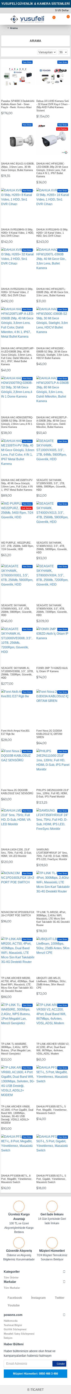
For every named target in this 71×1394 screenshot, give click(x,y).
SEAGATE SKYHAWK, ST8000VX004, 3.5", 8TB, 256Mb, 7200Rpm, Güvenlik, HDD (52, 610)
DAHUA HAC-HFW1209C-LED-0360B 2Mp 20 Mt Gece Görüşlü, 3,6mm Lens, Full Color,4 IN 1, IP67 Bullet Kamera (52, 170)
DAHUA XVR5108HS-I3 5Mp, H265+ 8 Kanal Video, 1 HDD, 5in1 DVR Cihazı (17, 232)
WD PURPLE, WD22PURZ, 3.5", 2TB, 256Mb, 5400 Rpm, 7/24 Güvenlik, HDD (17, 546)
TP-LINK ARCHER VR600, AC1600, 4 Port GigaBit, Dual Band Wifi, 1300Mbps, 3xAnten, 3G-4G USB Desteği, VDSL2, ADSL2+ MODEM (17, 1114)
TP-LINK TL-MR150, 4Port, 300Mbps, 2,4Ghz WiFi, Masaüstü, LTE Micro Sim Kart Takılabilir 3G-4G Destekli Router (53, 919)
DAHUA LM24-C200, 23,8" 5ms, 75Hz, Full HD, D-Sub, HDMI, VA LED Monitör (16, 852)
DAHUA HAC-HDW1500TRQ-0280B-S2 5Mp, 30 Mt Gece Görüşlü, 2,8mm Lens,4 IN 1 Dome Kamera (17, 422)
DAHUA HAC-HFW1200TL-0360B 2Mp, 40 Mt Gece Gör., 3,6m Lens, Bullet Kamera (52, 292)
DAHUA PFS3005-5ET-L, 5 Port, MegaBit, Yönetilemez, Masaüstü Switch (51, 1109)
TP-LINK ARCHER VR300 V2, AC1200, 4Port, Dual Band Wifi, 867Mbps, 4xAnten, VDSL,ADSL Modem (52, 1049)
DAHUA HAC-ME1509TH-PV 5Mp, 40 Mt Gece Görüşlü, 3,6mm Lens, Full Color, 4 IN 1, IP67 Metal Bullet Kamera (17, 485)
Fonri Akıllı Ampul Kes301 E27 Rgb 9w (15, 732)
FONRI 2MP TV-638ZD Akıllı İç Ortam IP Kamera (52, 670)
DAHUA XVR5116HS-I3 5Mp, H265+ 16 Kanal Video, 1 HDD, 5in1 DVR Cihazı (52, 232)
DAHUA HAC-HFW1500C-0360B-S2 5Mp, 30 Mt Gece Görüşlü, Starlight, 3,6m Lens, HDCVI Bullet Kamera (52, 353)
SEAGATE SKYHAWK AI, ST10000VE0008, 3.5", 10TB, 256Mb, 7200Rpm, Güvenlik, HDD (17, 673)
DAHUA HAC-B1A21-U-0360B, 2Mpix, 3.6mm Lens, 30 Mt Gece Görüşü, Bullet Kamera (17, 167)
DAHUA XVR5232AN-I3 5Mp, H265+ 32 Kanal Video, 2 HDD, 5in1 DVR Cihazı (17, 292)
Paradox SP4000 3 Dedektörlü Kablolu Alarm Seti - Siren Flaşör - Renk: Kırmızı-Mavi (17, 104)
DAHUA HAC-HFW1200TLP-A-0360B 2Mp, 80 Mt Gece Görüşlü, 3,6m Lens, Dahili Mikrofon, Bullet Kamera (51, 422)
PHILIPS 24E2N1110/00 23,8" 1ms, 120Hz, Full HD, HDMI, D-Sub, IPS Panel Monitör (52, 793)
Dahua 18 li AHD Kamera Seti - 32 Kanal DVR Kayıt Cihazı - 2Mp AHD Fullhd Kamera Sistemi (52, 106)
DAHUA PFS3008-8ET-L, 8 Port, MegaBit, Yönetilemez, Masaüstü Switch (16, 1179)
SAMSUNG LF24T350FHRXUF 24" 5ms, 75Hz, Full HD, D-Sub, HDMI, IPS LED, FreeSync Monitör (52, 854)
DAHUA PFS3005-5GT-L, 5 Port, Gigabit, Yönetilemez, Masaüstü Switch (51, 1179)
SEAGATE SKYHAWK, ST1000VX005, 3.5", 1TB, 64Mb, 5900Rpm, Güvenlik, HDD (51, 485)
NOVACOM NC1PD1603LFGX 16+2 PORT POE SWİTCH (17, 914)
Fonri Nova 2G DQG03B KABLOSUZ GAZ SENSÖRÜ (17, 792)
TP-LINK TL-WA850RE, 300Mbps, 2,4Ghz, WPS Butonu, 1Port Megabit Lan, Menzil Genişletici (16, 1049)
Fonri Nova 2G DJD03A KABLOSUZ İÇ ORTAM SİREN (49, 734)
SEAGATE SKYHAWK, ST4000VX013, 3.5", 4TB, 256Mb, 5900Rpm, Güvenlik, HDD (52, 547)
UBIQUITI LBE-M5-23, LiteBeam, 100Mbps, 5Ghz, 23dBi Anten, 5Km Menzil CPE (51, 983)
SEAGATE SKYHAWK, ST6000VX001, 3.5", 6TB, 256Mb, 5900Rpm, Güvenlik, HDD (16, 610)
